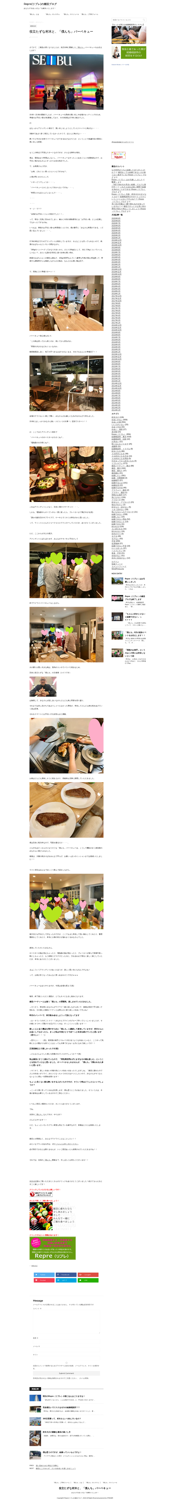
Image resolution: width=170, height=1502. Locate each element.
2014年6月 (116, 398)
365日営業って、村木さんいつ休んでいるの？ (62, 1419)
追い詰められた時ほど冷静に (47, 1466)
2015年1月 (116, 381)
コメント (37, 1308)
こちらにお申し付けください (67, 1144)
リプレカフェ (117, 463)
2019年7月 (116, 252)
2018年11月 (116, 272)
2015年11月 (116, 357)
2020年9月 (116, 218)
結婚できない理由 (119, 519)
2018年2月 (116, 291)
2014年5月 (116, 400)
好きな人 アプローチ (121, 502)
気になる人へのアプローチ (123, 512)
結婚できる (116, 524)
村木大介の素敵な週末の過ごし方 (57, 1432)
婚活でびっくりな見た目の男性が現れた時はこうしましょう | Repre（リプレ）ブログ (129, 208)
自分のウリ (116, 534)
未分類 (114, 432)
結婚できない (117, 514)
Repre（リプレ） (119, 434)
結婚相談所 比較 (119, 439)
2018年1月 (116, 294)
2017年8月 (116, 306)
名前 (35, 1338)
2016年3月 (116, 347)
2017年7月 (116, 308)
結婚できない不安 (119, 546)
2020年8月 (116, 221)
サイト (35, 1355)
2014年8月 (116, 393)
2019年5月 (116, 257)
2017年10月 (117, 301)
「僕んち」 (80, 47)
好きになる (116, 451)
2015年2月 (116, 379)
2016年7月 (116, 337)
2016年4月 (116, 345)
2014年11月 (116, 386)
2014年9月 (116, 391)
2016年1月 (116, 352)
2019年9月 (116, 247)
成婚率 (114, 446)
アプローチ (116, 500)
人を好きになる (118, 454)
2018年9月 (116, 277)
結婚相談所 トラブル (121, 449)
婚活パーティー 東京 (121, 466)
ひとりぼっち (117, 548)
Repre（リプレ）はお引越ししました (127, 180)
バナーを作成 (125, 64)
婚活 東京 (116, 468)
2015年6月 (116, 369)
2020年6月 (116, 226)
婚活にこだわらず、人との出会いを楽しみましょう (56, 1468)
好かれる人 (116, 531)
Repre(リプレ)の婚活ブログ (40, 4)
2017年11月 (116, 298)
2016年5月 (116, 342)
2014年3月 (116, 405)
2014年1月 (116, 410)
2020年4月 (116, 230)
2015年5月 (116, 371)
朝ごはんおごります (120, 444)
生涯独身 (115, 543)
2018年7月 (116, 281)
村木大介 (35, 1266)
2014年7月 (116, 396)
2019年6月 (116, 255)
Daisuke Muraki (116, 64)
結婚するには (117, 483)
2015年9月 (116, 362)
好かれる (115, 526)
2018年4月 (116, 286)
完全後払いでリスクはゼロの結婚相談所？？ (61, 1407)
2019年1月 (116, 267)
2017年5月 (116, 313)
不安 (113, 541)
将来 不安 (116, 553)
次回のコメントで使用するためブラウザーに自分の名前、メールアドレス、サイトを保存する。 (66, 1367)
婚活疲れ (115, 473)
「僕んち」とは (33, 14)
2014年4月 (116, 403)
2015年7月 (116, 366)
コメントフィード (119, 566)
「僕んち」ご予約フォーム (89, 14)
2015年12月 (117, 354)
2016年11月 (116, 328)
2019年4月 (116, 260)
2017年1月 (116, 323)
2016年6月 (116, 340)
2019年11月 (116, 243)
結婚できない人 (118, 522)
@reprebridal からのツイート (123, 142)
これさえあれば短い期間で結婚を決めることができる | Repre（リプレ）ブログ (129, 189)
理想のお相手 (117, 495)
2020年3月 (116, 233)
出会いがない (117, 420)
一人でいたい (117, 551)
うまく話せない (118, 509)
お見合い (115, 442)
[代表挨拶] (129, 58)
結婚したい (116, 476)
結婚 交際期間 (118, 478)
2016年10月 (117, 330)
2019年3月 (116, 262)
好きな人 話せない (120, 507)
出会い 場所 (117, 429)
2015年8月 (116, 364)
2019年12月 (117, 240)
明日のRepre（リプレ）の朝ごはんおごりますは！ (64, 1396)
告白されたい (117, 505)
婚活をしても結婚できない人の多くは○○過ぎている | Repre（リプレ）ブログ (129, 174)
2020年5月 (116, 228)
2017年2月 (116, 320)
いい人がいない (118, 425)
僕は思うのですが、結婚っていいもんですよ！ (62, 1452)
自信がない (116, 556)
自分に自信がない (119, 558)
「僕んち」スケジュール (70, 14)
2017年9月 (116, 303)
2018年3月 (116, 289)
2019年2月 (116, 264)
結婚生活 (115, 485)
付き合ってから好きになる (123, 461)
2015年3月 (116, 376)
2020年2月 (116, 235)
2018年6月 (116, 284)
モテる (114, 536)
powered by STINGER (106, 1498)
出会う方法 (116, 427)
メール (36, 1346)
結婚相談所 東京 (119, 437)
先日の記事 (33, 1181)
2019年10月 (117, 245)
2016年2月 (116, 349)
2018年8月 (116, 279)
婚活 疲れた (117, 471)
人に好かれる (117, 529)
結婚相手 (115, 480)
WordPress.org (118, 569)
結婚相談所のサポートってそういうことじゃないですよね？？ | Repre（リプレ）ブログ (129, 199)
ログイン (115, 562)
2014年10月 (117, 388)
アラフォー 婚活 (119, 490)
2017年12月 (117, 296)
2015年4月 (116, 374)
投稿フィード (117, 564)
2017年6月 (116, 311)
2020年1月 (116, 238)
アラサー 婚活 (118, 493)
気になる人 (116, 497)
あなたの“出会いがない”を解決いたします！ (85, 1492)
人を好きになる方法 (120, 456)
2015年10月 (117, 359)
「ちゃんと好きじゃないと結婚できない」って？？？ (135, 617)
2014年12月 (117, 383)
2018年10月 (117, 274)
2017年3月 (116, 318)
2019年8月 (116, 250)
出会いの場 (116, 422)
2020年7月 (116, 223)
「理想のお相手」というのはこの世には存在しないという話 (135, 653)
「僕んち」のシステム (52, 14)
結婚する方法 (117, 488)
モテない (115, 539)
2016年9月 (116, 332)
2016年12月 (117, 325)
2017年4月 (116, 315)
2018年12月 (117, 269)
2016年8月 (116, 335)
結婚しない (116, 517)
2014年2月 (116, 408)
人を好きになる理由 (120, 459)
